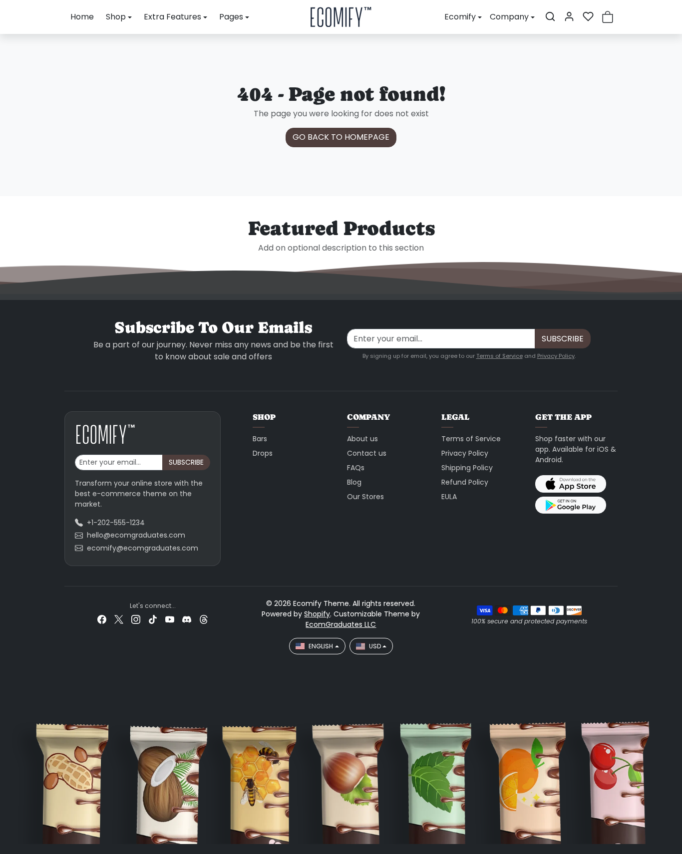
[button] (550, 16)
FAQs (355, 468)
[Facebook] (101, 619)
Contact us (366, 453)
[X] (118, 619)
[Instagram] (135, 619)
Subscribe (563, 338)
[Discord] (186, 619)
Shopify (317, 614)
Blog (354, 482)
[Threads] (203, 619)
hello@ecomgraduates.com (136, 535)
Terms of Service (499, 356)
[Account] (569, 16)
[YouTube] (169, 619)
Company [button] (509, 16)
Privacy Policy (556, 356)
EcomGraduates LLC (341, 624)
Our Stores (365, 497)
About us (362, 439)
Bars (260, 439)
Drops (263, 453)
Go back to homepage (341, 137)
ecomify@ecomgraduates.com (142, 548)
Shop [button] (116, 16)
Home (82, 16)
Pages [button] (231, 16)
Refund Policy (464, 482)
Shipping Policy (467, 468)
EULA (449, 497)
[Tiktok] (152, 619)
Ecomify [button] (460, 16)
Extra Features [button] (172, 16)
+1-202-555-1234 (116, 523)
